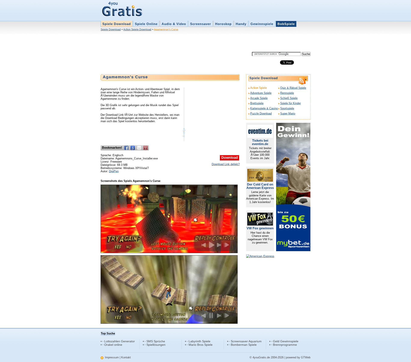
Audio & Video (174, 24)
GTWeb (305, 357)
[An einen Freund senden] (139, 148)
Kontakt (126, 357)
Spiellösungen (155, 344)
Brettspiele (257, 103)
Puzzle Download (261, 113)
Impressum (112, 357)
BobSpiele (286, 24)
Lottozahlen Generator (119, 341)
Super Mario (287, 113)
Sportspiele (287, 108)
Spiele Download (116, 24)
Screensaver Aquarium (246, 341)
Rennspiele (287, 93)
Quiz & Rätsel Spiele (293, 87)
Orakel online (113, 344)
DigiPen (114, 171)
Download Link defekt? (226, 164)
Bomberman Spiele (244, 344)
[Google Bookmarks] (133, 148)
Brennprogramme (285, 344)
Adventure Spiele (260, 93)
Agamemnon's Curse (166, 29)
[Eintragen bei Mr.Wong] (145, 148)
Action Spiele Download (137, 29)
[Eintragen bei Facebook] (126, 148)
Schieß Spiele (289, 98)
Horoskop (223, 24)
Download (229, 157)
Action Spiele (258, 87)
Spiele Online (146, 24)
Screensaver (200, 24)
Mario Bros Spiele (201, 344)
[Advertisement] (178, 42)
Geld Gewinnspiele (285, 341)
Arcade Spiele (259, 98)
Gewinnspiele (261, 24)
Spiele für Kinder (290, 103)
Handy (241, 24)
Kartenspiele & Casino (264, 108)
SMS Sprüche (155, 341)
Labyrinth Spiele (199, 341)
